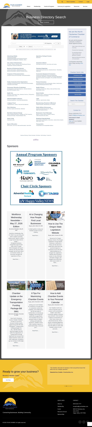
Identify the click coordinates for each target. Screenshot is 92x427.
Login (88, 1)
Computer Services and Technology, (14, 75)
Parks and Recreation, (21, 125)
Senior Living (10, 118)
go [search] (58, 43)
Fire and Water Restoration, (56, 77)
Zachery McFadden (15, 228)
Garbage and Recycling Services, (43, 108)
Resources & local (62, 411)
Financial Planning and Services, (42, 84)
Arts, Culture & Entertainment (14, 62)
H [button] (28, 49)
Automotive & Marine (41, 62)
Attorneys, (38, 100)
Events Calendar (32, 135)
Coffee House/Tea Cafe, (41, 115)
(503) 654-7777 (77, 404)
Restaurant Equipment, (11, 100)
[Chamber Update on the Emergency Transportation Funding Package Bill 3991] (16, 285)
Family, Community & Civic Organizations (17, 81)
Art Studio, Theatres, (11, 64)
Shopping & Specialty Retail (43, 118)
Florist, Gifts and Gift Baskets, (42, 119)
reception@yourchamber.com (80, 406)
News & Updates (71, 1)
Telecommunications (26, 75)
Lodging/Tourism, (10, 104)
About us (60, 404)
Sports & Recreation (12, 124)
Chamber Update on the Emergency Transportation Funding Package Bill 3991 (16, 302)
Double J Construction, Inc (65, 372)
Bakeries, (38, 114)
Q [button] (40, 49)
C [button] (21, 49)
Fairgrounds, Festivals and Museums (14, 65)
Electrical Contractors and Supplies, (43, 77)
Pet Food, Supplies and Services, (13, 108)
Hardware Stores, (39, 94)
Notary (48, 100)
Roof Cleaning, (56, 94)
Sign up (71, 121)
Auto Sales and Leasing (52, 64)
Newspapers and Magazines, (13, 59)
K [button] (32, 49)
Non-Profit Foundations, (12, 90)
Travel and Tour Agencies (23, 104)
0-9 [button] (17, 49)
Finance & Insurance (41, 81)
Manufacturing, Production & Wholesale (46, 103)
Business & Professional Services (15, 68)
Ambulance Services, (24, 94)
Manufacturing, (47, 104)
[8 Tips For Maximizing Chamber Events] (36, 285)
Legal (37, 98)
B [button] (20, 49)
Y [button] (51, 49)
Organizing (38, 71)
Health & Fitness (40, 87)
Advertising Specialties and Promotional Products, (17, 58)
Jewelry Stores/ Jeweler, (58, 119)
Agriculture (38, 57)
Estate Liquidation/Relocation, (13, 114)
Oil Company (52, 104)
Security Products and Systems (42, 95)
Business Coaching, (21, 71)
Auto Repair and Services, (41, 64)
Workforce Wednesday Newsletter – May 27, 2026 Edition (16, 220)
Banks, (54, 83)
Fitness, (48, 88)
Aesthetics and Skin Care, (41, 88)
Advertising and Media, (11, 57)
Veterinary (23, 108)
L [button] (33, 49)
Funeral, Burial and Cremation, (27, 83)
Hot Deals (38, 135)
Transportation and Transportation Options (44, 125)
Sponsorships (61, 414)
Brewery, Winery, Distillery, (45, 114)
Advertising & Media (12, 56)
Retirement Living (10, 119)
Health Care (10, 93)
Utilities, (51, 108)
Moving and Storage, (11, 115)
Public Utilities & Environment (43, 107)
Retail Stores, (39, 121)
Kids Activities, (39, 90)
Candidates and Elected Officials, (14, 83)
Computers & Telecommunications (15, 73)
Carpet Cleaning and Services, (42, 69)
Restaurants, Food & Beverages (44, 112)
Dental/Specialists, (11, 95)
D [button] (23, 49)
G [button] (27, 49)
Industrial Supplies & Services (14, 98)
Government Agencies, (18, 88)
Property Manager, (19, 115)
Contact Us (49, 135)
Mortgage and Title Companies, (26, 114)
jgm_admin (32, 225)
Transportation (40, 124)
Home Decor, (50, 119)
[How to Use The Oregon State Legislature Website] (55, 215)
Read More (16, 259)
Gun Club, (15, 125)
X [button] (50, 49)
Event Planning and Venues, (25, 64)
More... (25, 59)
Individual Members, (28, 88)
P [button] (39, 49)
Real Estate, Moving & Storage (14, 112)
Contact (81, 1)
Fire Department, (10, 88)
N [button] (36, 49)
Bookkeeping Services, (21, 69)
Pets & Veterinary (11, 107)
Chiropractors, (31, 94)
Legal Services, (44, 100)
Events (59, 409)
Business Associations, (11, 71)
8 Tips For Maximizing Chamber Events (35, 296)
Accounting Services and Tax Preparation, (44, 83)
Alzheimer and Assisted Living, (13, 94)
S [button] (43, 49)
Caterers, (53, 114)
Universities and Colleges (12, 84)
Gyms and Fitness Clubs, (55, 88)
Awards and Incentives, (12, 69)
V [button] (47, 49)
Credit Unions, (59, 83)
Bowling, (17, 64)
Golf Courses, (10, 125)
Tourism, (16, 104)
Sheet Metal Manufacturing (22, 100)
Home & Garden (40, 93)
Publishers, (21, 59)
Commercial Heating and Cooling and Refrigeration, (46, 75)
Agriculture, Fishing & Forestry (44, 56)
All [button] (54, 49)
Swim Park (29, 125)
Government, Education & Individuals (16, 87)
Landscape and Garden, (48, 94)
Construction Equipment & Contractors (45, 73)
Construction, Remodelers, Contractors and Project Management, (49, 76)
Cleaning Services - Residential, (55, 69)
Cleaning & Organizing (41, 68)
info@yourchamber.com (78, 115)
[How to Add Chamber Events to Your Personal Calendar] (55, 285)
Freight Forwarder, (40, 104)
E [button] (24, 49)
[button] (77, 75)
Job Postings (43, 135)
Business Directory (24, 135)
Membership (61, 406)
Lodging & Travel (11, 103)
